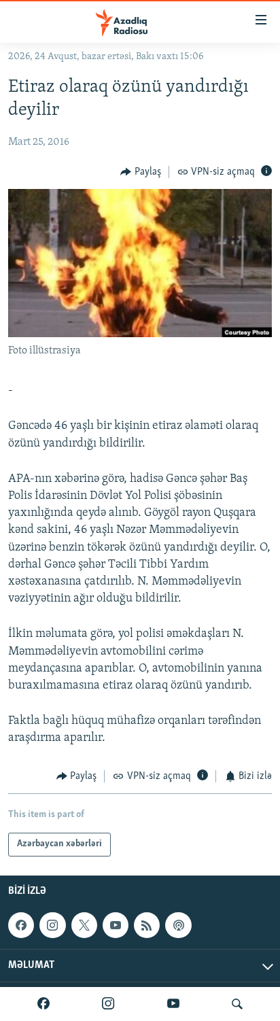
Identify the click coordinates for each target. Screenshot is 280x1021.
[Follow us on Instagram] (52, 925)
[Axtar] (237, 1004)
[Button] (140, 172)
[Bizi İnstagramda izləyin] (108, 1004)
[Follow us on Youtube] (115, 925)
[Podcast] (178, 925)
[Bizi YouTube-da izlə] (173, 1004)
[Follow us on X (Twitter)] (84, 925)
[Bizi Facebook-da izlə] (43, 1004)
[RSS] (147, 925)
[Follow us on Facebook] (21, 925)
